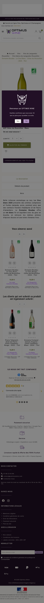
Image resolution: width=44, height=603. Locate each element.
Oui (26, 121)
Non (18, 121)
